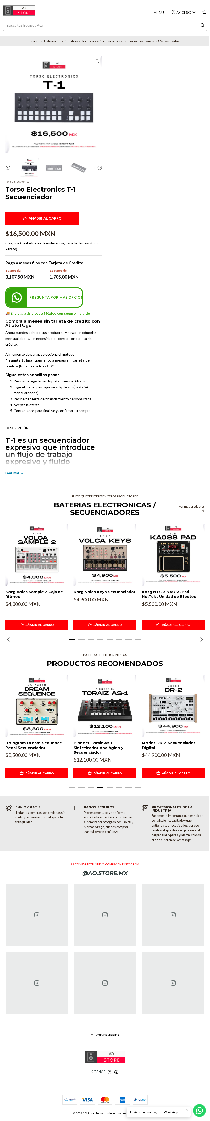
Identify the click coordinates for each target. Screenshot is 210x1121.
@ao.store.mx (105, 873)
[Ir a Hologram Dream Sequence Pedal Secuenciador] (36, 706)
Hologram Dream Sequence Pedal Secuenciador (33, 745)
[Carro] (204, 12)
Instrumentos (53, 41)
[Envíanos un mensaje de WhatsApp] (199, 1110)
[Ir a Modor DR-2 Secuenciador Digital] (173, 706)
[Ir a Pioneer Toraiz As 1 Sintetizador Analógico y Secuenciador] (105, 706)
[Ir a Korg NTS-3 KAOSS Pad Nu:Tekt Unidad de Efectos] (173, 555)
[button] (72, 639)
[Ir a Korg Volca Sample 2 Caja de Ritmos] (36, 555)
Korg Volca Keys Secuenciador (105, 592)
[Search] (202, 25)
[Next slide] (98, 167)
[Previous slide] (9, 167)
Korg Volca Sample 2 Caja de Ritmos (34, 594)
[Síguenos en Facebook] (116, 1072)
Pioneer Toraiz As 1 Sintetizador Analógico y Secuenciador (98, 748)
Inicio (34, 41)
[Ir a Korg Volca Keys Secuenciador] (105, 555)
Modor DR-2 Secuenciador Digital (168, 745)
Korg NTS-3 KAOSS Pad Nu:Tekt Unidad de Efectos (169, 594)
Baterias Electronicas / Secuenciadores (95, 41)
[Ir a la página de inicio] (19, 10)
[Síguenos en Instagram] (109, 1072)
